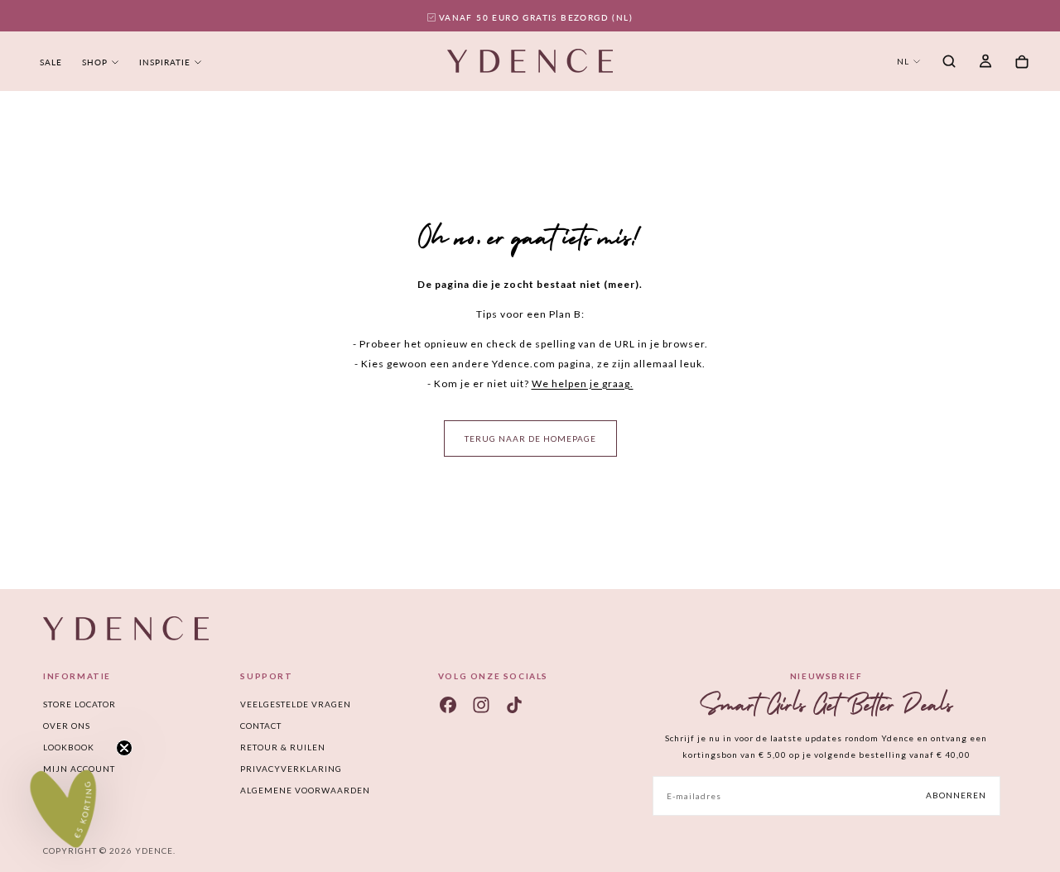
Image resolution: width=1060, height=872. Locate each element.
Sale (51, 62)
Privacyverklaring (291, 769)
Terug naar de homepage (530, 438)
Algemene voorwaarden (305, 790)
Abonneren (956, 795)
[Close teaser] (124, 748)
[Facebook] (448, 705)
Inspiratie (164, 62)
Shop (95, 62)
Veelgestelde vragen (295, 704)
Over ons (66, 726)
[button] (949, 63)
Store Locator (79, 704)
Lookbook (68, 747)
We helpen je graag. (583, 383)
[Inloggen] (985, 63)
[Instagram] (481, 705)
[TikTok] (514, 705)
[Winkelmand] (1022, 62)
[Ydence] (126, 628)
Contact (261, 726)
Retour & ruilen (282, 747)
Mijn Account (79, 769)
